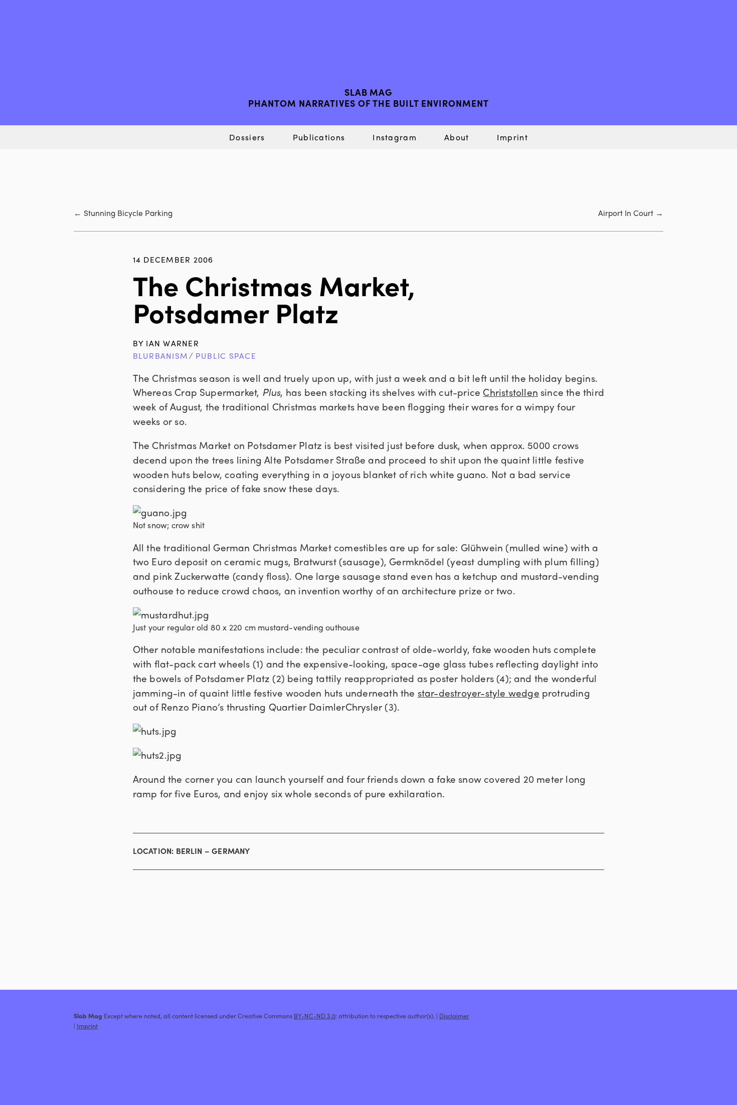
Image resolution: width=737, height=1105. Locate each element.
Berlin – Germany (213, 850)
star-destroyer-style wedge (478, 693)
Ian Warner (172, 343)
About (456, 137)
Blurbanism (160, 355)
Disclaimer (454, 1015)
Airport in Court (625, 212)
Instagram (395, 137)
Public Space (226, 355)
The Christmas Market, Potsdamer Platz (274, 298)
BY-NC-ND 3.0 (314, 1015)
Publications (319, 137)
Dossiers (247, 137)
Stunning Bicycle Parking (128, 212)
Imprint (512, 137)
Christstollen (510, 392)
